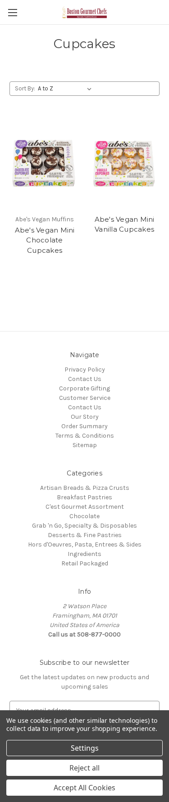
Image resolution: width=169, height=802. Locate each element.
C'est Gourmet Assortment (85, 507)
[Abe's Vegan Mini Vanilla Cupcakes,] (124, 163)
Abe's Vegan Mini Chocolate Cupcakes (45, 240)
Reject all (84, 768)
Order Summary (84, 426)
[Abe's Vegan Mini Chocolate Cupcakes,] (44, 163)
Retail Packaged (84, 563)
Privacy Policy (84, 369)
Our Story (85, 417)
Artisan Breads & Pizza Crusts (84, 488)
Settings (85, 748)
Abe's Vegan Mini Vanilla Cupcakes (125, 224)
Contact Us (84, 379)
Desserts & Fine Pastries (85, 535)
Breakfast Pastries (84, 497)
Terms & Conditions (84, 435)
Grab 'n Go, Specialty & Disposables (84, 525)
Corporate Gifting (84, 388)
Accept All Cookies (84, 788)
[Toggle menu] (12, 12)
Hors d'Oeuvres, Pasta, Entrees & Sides (85, 544)
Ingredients (84, 554)
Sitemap (85, 445)
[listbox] (66, 88)
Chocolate (84, 516)
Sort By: (25, 88)
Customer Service (84, 398)
